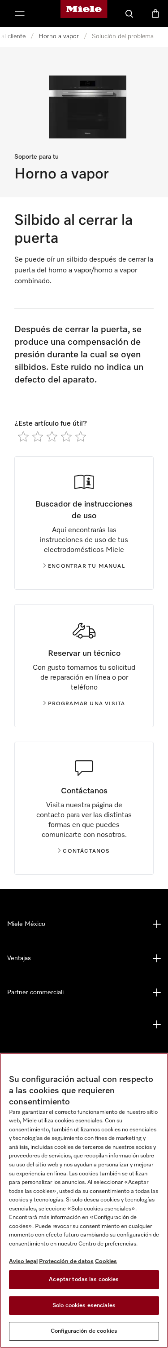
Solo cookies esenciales (84, 1305)
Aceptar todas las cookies (84, 1279)
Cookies (106, 1261)
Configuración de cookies (84, 1331)
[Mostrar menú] (19, 13)
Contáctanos (86, 851)
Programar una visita (86, 704)
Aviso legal (23, 1261)
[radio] (23, 436)
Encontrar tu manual (86, 566)
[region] (84, 1200)
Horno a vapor (59, 36)
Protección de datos (66, 1261)
